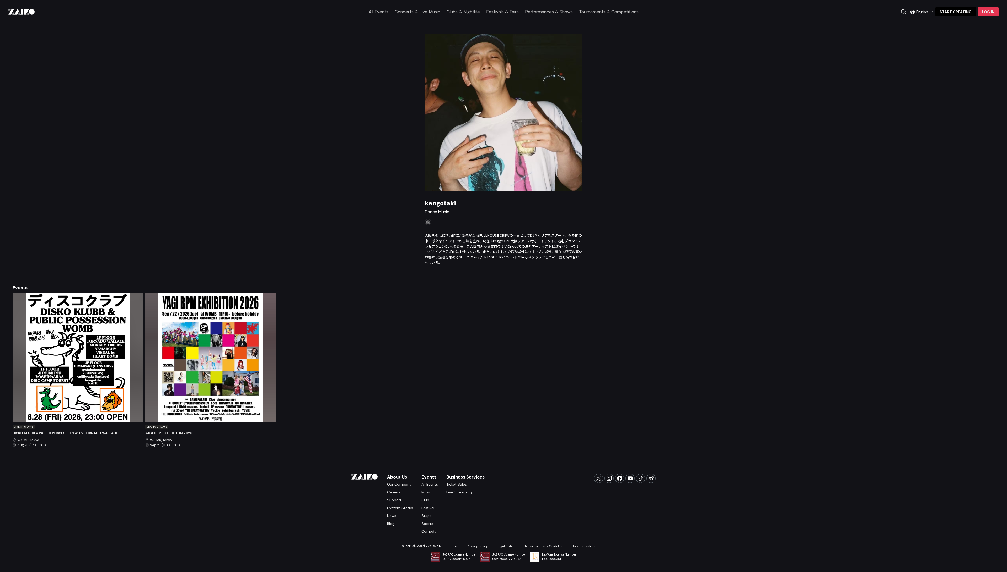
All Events (378, 12)
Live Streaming (459, 492)
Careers (393, 492)
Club (425, 500)
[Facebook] (619, 478)
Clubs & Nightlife (463, 12)
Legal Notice (506, 546)
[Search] (903, 12)
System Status (400, 507)
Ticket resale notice (587, 546)
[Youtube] (630, 478)
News (391, 515)
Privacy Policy (477, 546)
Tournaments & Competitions (609, 12)
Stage (426, 515)
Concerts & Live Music (417, 12)
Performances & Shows (549, 12)
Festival (427, 507)
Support (394, 500)
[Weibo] (651, 478)
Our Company (399, 484)
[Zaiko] (21, 12)
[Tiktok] (640, 478)
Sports (427, 523)
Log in (988, 11)
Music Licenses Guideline (544, 546)
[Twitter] (598, 478)
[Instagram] (609, 478)
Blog (390, 523)
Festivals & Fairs (502, 12)
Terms (453, 546)
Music (426, 492)
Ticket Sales (456, 484)
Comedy (428, 531)
